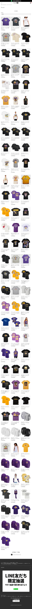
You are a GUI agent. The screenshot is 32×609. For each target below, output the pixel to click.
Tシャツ (11, 4)
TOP (1, 4)
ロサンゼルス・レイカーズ (6, 4)
